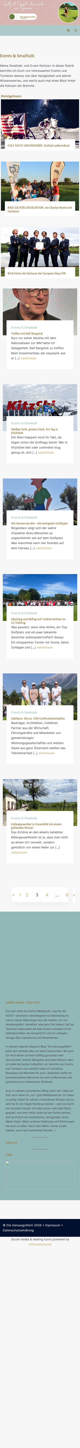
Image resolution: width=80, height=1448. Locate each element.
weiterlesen (28, 358)
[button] (68, 30)
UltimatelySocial (40, 1445)
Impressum (52, 1426)
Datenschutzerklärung (18, 1431)
